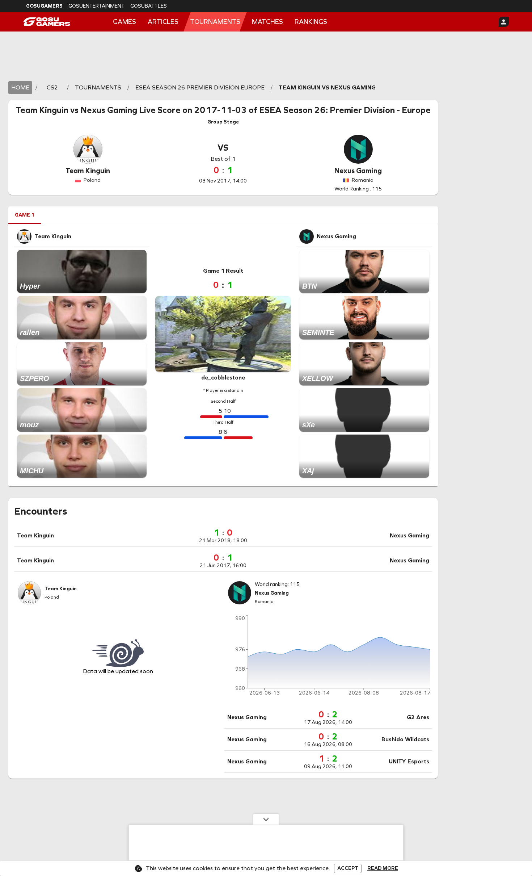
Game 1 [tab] (24, 215)
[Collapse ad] (266, 819)
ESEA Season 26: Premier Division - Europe (345, 110)
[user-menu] (504, 22)
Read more (382, 868)
